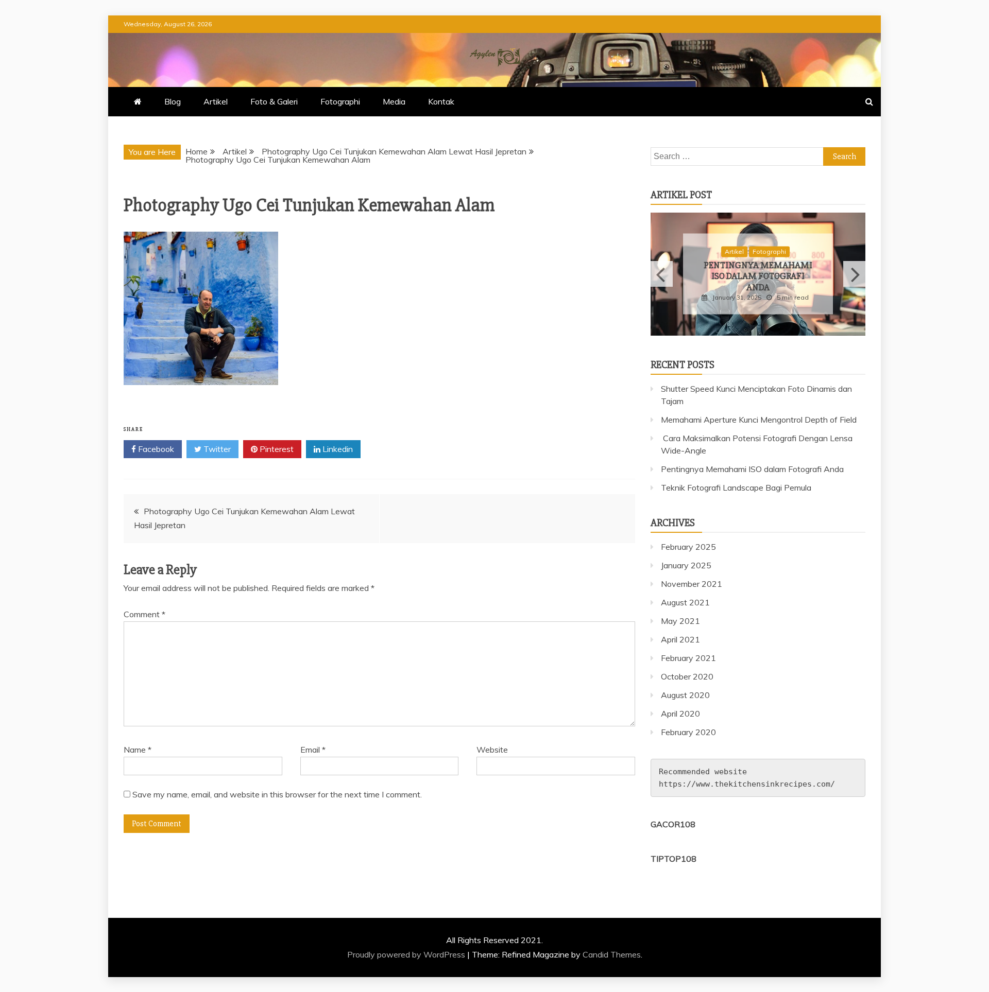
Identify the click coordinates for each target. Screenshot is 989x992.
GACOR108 (673, 824)
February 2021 (688, 658)
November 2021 (691, 584)
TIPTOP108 (673, 859)
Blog (172, 101)
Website (492, 749)
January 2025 (686, 565)
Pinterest (276, 449)
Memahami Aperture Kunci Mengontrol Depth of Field (759, 419)
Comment (144, 614)
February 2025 (688, 547)
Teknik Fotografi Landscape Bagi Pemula (736, 487)
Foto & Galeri (274, 101)
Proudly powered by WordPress (407, 954)
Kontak (441, 101)
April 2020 (680, 713)
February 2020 (688, 732)
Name (137, 749)
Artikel (215, 101)
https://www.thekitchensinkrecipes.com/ (747, 784)
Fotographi (340, 101)
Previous (662, 274)
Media (394, 101)
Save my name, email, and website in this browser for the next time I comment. (277, 794)
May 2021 (680, 621)
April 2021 (680, 639)
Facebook (155, 449)
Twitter (216, 449)
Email (313, 749)
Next (854, 274)
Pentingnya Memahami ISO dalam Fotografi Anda (758, 275)
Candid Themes (612, 954)
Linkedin (336, 449)
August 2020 (685, 695)
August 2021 (685, 602)
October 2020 (687, 676)
